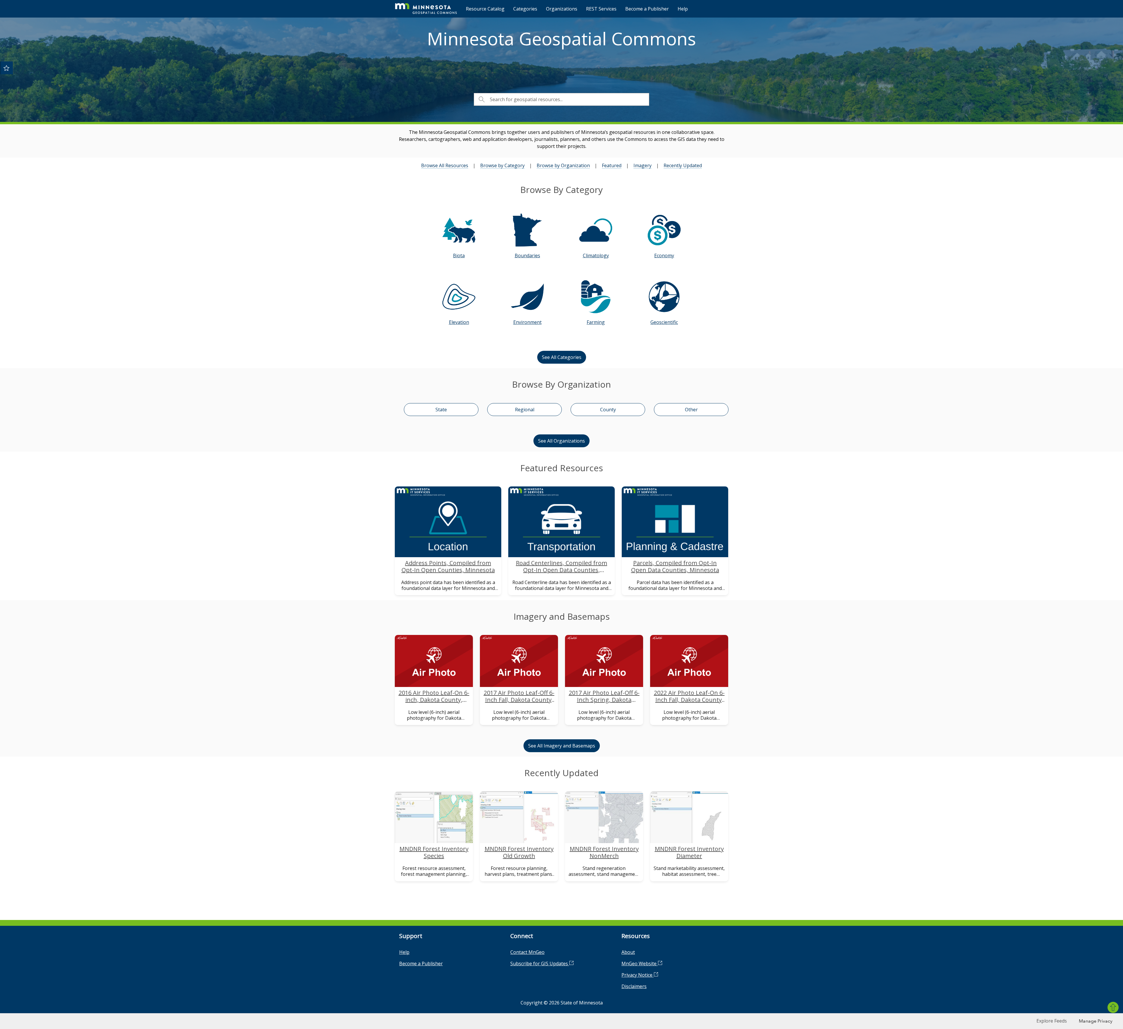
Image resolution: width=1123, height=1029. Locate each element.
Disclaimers (634, 986)
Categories (525, 9)
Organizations (561, 9)
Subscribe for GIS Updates (539, 963)
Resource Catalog (485, 9)
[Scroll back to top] (1113, 1007)
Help (683, 9)
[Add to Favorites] (6, 67)
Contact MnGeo (527, 952)
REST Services (601, 9)
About (628, 952)
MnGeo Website (639, 963)
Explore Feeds (1051, 1021)
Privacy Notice (637, 975)
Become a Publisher (647, 9)
